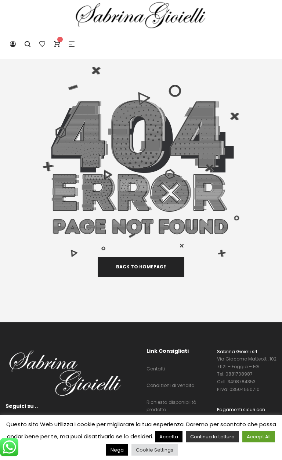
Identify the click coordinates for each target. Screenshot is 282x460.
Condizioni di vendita (171, 385)
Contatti (156, 369)
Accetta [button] (168, 436)
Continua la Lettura (212, 436)
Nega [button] (117, 449)
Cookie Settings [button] (154, 449)
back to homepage (141, 267)
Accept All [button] (259, 436)
